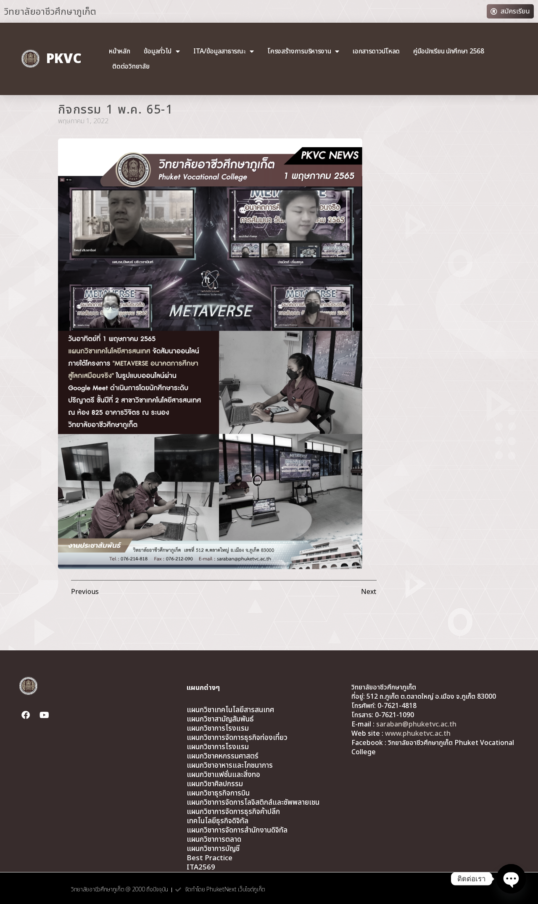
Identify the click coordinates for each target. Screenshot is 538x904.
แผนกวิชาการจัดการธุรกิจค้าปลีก (233, 812)
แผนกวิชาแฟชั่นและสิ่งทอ (223, 774)
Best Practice (209, 858)
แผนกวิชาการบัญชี (213, 849)
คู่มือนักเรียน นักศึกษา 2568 (448, 51)
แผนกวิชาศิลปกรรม (215, 784)
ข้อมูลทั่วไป (158, 51)
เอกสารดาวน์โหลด (376, 51)
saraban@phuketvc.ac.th (416, 724)
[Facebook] (25, 715)
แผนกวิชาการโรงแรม (218, 728)
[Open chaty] (511, 878)
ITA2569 (201, 867)
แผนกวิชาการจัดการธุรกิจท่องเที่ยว (237, 737)
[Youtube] (44, 715)
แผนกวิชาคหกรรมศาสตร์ (222, 756)
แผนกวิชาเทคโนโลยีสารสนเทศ (230, 710)
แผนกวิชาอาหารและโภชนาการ (230, 765)
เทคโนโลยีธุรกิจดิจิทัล (217, 821)
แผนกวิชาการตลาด (214, 839)
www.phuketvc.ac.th (418, 734)
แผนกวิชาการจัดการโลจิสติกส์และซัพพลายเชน (253, 802)
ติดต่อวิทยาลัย (130, 66)
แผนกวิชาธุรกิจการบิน (218, 793)
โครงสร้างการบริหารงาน (299, 51)
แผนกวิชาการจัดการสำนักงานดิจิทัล (237, 830)
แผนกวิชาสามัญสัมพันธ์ (220, 719)
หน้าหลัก (119, 51)
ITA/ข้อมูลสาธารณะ (219, 51)
